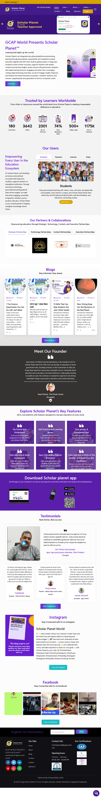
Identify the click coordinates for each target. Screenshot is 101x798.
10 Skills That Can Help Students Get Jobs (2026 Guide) (61, 307)
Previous (2, 24)
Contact (31, 758)
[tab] (43, 157)
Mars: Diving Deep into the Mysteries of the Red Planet (86, 307)
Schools (73, 157)
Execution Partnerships (85, 232)
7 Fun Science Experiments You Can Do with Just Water (15, 307)
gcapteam (11, 298)
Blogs (30, 754)
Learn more (64, 202)
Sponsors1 (32, 767)
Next (98, 24)
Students (43, 157)
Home (31, 746)
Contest (31, 762)
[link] (81, 590)
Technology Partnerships (40, 232)
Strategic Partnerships (17, 232)
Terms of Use (42, 778)
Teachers (58, 157)
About (31, 750)
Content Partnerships (62, 232)
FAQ (61, 778)
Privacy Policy (53, 778)
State (88, 157)
